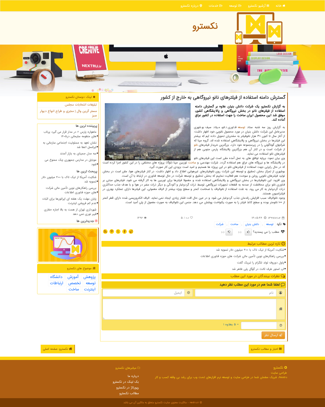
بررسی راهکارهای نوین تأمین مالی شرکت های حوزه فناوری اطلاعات (242, 256)
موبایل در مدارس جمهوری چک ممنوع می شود (70, 162)
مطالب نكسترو (129, 393)
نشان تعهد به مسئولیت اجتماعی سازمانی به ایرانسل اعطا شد (69, 145)
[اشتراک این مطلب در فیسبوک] (124, 231)
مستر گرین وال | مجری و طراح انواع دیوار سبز (68, 113)
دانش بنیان (252, 224)
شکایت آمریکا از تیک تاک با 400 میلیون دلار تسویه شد (250, 250)
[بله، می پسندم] (248, 232)
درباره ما (133, 376)
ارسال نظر (271, 335)
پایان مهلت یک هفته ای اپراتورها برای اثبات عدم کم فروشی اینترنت (69, 201)
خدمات (214, 5)
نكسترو (205, 26)
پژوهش (89, 277)
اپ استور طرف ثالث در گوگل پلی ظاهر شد (258, 269)
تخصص (74, 283)
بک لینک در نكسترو (126, 381)
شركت (220, 224)
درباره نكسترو (190, 5)
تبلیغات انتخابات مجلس (81, 104)
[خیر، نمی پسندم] (229, 232)
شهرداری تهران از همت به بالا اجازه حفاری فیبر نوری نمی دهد (70, 212)
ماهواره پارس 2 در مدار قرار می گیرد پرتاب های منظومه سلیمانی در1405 (70, 134)
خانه (279, 5)
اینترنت (90, 289)
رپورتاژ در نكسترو (127, 387)
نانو (196, 145)
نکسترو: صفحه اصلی (56, 349)
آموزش (72, 277)
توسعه (233, 5)
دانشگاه (56, 277)
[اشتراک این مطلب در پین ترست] (111, 231)
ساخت (192, 163)
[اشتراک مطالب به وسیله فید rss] (105, 231)
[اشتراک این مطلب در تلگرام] (131, 231)
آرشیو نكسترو (257, 5)
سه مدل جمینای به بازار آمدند (78, 153)
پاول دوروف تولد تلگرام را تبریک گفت (260, 263)
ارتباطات (56, 283)
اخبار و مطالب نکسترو (265, 349)
